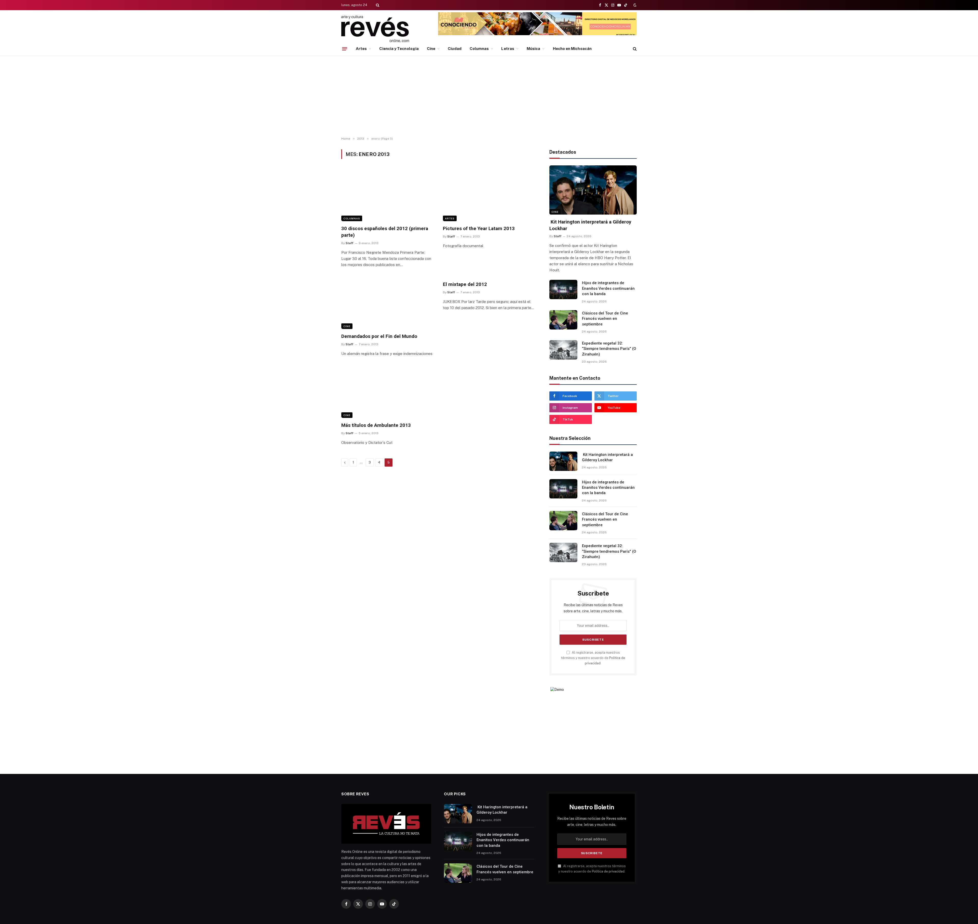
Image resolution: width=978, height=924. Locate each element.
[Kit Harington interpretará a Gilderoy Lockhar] (593, 190)
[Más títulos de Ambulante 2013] (387, 392)
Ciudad (454, 48)
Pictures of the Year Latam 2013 (479, 228)
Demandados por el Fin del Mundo (379, 336)
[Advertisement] (489, 96)
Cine (431, 48)
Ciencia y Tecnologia (399, 48)
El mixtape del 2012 (465, 284)
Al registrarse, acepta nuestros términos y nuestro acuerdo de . (593, 658)
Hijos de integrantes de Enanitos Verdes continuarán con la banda (608, 288)
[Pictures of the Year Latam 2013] (489, 195)
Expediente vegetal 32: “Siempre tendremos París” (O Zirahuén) (609, 349)
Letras (507, 48)
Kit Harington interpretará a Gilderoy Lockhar (590, 225)
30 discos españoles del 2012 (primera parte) (384, 232)
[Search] (377, 5)
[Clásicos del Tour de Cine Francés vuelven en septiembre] (563, 319)
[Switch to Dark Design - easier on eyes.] (634, 5)
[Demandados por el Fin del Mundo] (387, 303)
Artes (361, 48)
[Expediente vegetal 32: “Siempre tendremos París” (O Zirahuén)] (563, 350)
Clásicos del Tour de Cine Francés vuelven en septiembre (605, 318)
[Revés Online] (375, 29)
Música (533, 48)
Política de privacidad (608, 871)
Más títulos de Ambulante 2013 (376, 425)
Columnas (479, 48)
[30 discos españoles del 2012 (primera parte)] (387, 195)
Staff (349, 243)
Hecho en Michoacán (572, 48)
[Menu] (344, 48)
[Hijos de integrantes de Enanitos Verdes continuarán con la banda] (563, 289)
